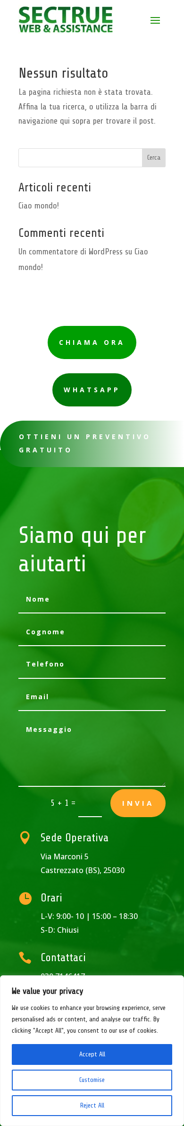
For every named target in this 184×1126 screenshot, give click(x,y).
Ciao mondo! (38, 205)
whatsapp (92, 389)
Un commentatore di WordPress (70, 251)
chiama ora (92, 342)
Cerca (153, 157)
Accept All (92, 1054)
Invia (138, 803)
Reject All (92, 1105)
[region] (92, 1050)
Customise (92, 1079)
